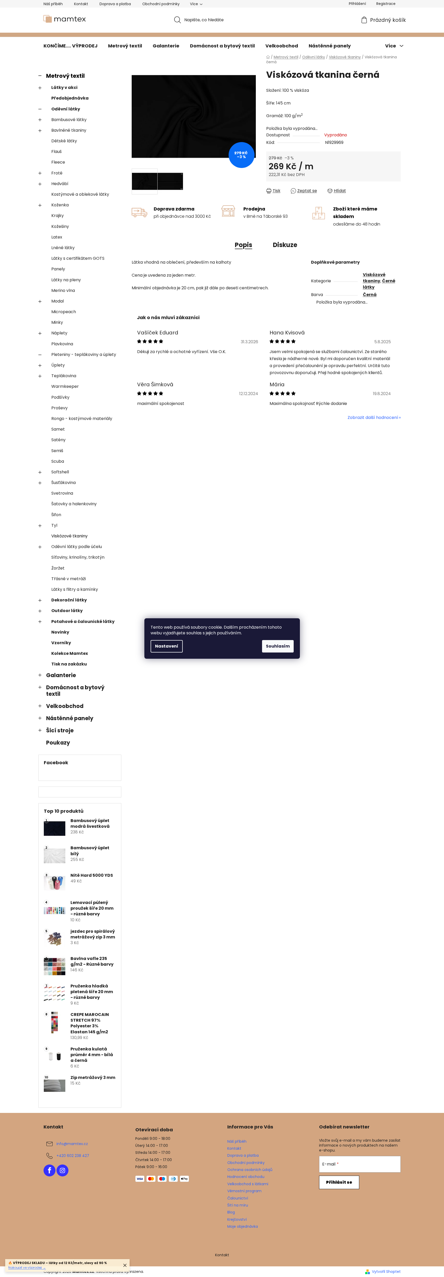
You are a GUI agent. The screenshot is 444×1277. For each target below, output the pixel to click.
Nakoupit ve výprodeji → (27, 1267)
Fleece (58, 162)
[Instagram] (62, 1170)
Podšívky (60, 397)
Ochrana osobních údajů (249, 1169)
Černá (370, 295)
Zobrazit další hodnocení (373, 417)
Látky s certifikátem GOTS (77, 258)
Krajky (57, 216)
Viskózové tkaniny (69, 536)
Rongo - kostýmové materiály (81, 419)
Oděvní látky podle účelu (76, 547)
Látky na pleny (66, 280)
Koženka (60, 205)
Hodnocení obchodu (245, 1176)
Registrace (386, 3)
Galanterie (61, 675)
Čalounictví (237, 1198)
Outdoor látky (67, 611)
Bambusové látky (69, 120)
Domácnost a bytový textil (75, 691)
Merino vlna (63, 290)
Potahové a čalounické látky (83, 622)
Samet (58, 429)
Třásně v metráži (68, 579)
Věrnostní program (244, 1191)
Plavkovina (62, 344)
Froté (56, 173)
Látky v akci (64, 87)
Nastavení (166, 646)
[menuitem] (70, 46)
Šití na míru (237, 1205)
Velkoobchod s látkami (247, 1184)
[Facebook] (49, 1170)
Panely (58, 269)
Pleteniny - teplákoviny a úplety (83, 354)
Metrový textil (65, 76)
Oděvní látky (65, 109)
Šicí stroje (60, 730)
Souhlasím (278, 646)
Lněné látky (63, 248)
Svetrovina (62, 493)
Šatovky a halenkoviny (74, 504)
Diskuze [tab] (285, 245)
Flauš (56, 152)
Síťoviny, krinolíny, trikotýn (77, 557)
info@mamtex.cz (72, 1143)
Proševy (59, 408)
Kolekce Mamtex (69, 653)
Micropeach (63, 312)
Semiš (57, 451)
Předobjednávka (70, 98)
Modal (57, 301)
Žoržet (58, 568)
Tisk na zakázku (69, 664)
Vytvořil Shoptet (386, 1271)
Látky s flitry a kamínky (74, 589)
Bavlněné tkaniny (68, 130)
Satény (58, 440)
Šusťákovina (63, 483)
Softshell (60, 472)
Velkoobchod (64, 706)
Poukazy (58, 742)
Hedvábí (59, 184)
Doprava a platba (115, 3)
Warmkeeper (65, 386)
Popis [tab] (243, 245)
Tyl (54, 525)
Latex (56, 237)
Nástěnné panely (69, 718)
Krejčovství (237, 1219)
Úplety (58, 365)
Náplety (59, 333)
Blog (231, 1212)
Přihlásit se (339, 1182)
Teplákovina (63, 376)
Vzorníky (61, 643)
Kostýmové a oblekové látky (80, 194)
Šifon (56, 515)
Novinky (60, 632)
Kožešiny (60, 226)
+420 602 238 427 (73, 1155)
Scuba (57, 461)
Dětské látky (64, 141)
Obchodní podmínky (161, 3)
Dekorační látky (69, 600)
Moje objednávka (242, 1226)
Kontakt (81, 3)
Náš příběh (53, 3)
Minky (57, 322)
